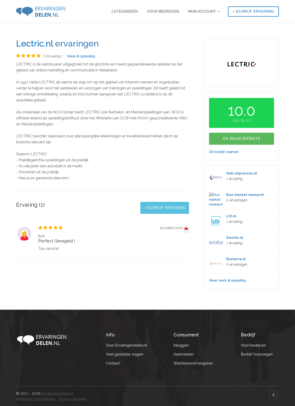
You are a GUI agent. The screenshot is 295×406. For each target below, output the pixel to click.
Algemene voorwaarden (36, 399)
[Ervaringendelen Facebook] (273, 395)
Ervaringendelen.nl (57, 393)
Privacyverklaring (72, 399)
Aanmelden (184, 354)
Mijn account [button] (202, 11)
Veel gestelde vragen (124, 354)
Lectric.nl (34, 43)
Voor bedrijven (163, 11)
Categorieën (125, 11)
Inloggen (181, 345)
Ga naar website (241, 138)
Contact (113, 363)
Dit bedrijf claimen (224, 152)
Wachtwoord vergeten (193, 363)
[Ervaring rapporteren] (186, 229)
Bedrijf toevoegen (257, 354)
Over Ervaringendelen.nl (126, 345)
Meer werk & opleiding (227, 280)
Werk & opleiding (81, 56)
